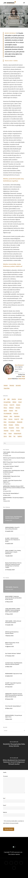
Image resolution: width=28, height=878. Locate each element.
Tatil (22, 427)
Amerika (14, 399)
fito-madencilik (7, 413)
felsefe (11, 410)
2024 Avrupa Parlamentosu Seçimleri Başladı (14, 458)
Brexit (20, 402)
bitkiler (14, 402)
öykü (10, 436)
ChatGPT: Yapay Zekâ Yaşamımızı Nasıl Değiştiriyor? (12, 481)
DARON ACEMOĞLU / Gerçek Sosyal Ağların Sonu (13, 498)
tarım (17, 427)
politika (17, 425)
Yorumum (5, 776)
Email (4, 805)
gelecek (5, 385)
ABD (8, 399)
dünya (5, 407)
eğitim (5, 410)
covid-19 (12, 405)
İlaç (14, 436)
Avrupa (20, 399)
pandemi (11, 425)
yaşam (10, 433)
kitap (5, 419)
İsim (4, 798)
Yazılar (14, 10)
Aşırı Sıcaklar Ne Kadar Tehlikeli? (11, 466)
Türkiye (18, 430)
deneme (18, 405)
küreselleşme (12, 422)
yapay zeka (6, 388)
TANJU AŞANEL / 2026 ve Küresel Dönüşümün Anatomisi (14, 453)
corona (5, 405)
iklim (11, 416)
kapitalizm (16, 416)
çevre (5, 436)
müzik (5, 425)
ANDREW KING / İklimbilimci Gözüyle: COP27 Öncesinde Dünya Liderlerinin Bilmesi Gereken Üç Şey (14, 488)
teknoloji (12, 385)
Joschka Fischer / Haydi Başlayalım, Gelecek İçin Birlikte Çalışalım (13, 471)
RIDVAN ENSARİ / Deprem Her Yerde (11, 476)
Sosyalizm (11, 427)
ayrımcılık (18, 385)
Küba (5, 422)
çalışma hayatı (17, 433)
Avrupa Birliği (7, 402)
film (16, 410)
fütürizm (16, 413)
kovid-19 (17, 419)
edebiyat (11, 407)
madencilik (19, 422)
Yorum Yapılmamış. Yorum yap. (14, 23)
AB (4, 399)
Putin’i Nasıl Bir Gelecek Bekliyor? (11, 493)
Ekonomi (18, 407)
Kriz (22, 419)
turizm (12, 430)
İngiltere (20, 436)
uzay (5, 433)
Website (5, 812)
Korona (10, 419)
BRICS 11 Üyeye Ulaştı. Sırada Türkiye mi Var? (13, 462)
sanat (5, 427)
